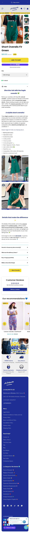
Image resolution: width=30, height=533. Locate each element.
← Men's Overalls (15, 270)
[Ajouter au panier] (4, 323)
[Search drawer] (21, 8)
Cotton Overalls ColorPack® (12, 331)
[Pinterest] (11, 505)
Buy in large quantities (8, 257)
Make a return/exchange (8, 262)
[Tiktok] (14, 505)
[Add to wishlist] (21, 303)
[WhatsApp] (22, 505)
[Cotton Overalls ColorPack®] (12, 316)
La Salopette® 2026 (8, 516)
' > (4, 2)
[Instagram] (4, 505)
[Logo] (14, 8)
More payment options (15, 67)
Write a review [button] (15, 289)
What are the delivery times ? (9, 252)
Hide (5, 86)
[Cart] (27, 8)
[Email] (18, 505)
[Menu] (2, 8)
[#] (15, 346)
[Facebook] (7, 505)
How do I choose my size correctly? (11, 247)
